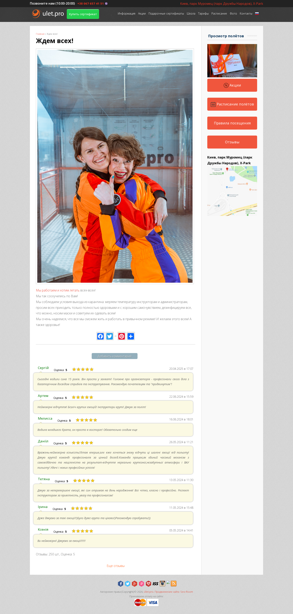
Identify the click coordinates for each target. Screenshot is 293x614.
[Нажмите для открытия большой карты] (232, 215)
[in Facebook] (121, 584)
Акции (142, 13)
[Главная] (48, 13)
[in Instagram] (162, 584)
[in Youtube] (148, 584)
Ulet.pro (148, 591)
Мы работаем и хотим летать (58, 290)
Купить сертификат (83, 14)
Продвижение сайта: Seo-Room (174, 591)
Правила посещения (232, 123)
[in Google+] (135, 584)
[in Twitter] (128, 584)
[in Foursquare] (142, 584)
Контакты (246, 13)
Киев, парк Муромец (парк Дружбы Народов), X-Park (221, 3)
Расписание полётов (235, 104)
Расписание (219, 13)
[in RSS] (174, 584)
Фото (233, 13)
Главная (40, 33)
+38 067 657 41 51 (90, 3)
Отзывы (232, 142)
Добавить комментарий (115, 356)
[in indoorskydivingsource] (155, 584)
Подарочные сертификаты (166, 13)
